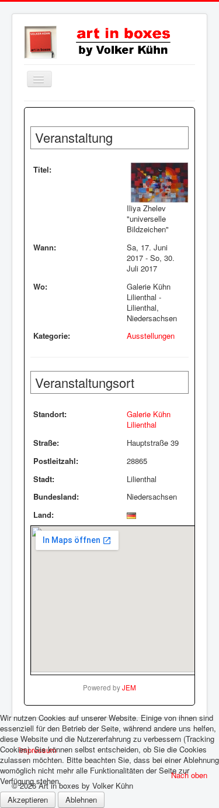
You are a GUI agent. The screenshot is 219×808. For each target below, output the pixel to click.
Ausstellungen (151, 335)
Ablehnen (81, 799)
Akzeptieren (28, 799)
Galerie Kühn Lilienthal (149, 419)
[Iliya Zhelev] (159, 182)
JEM (129, 687)
